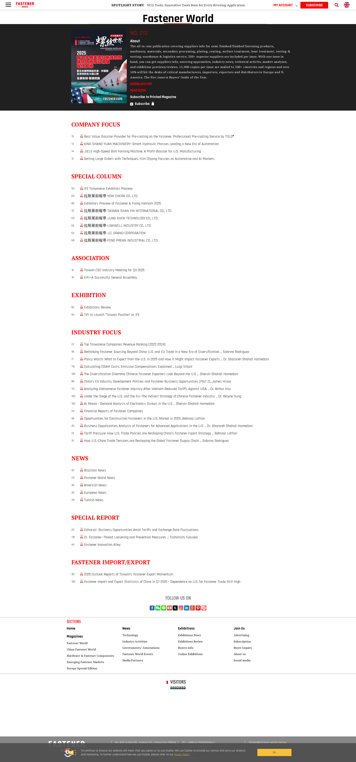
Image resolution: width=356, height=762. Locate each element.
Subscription (242, 641)
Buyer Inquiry (243, 648)
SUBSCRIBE (314, 5)
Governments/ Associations (140, 648)
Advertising (241, 635)
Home (71, 628)
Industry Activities (134, 641)
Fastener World (77, 643)
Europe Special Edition (82, 668)
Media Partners (132, 660)
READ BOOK (138, 90)
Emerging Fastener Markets (85, 662)
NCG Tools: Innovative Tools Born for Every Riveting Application (196, 5)
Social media (242, 660)
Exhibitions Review (190, 641)
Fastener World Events (137, 654)
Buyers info (185, 648)
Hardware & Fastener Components (90, 656)
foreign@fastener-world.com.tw (267, 742)
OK (274, 752)
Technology (130, 635)
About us (240, 654)
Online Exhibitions (190, 654)
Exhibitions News (189, 635)
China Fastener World (81, 649)
